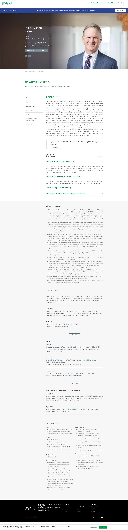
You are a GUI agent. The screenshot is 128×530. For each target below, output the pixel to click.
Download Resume (32, 46)
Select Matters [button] (30, 106)
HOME (26, 71)
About (124, 6)
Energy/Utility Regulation (42, 86)
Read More (120, 10)
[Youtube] (102, 517)
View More (75, 335)
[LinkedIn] (96, 517)
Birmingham (30, 43)
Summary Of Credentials (37, 50)
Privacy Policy (93, 504)
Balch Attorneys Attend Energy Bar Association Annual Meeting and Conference (72, 409)
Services (103, 3)
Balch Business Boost (82, 506)
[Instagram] (99, 517)
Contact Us (93, 509)
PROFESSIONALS (32, 71)
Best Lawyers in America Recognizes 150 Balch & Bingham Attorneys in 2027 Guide (72, 347)
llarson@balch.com (46, 46)
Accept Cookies (103, 527)
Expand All (100, 157)
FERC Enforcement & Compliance (60, 86)
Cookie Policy (21, 527)
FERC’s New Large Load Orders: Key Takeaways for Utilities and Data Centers (71, 311)
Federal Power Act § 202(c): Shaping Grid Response (62, 324)
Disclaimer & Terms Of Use (96, 506)
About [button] (28, 98)
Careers (119, 6)
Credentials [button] (29, 124)
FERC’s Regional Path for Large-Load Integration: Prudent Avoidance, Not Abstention (74, 296)
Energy (27, 36)
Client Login (93, 511)
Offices (107, 6)
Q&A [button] (27, 102)
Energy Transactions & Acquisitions (37, 38)
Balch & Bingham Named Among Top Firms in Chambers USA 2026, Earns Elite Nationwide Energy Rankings (71, 361)
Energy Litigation (29, 86)
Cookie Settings (94, 527)
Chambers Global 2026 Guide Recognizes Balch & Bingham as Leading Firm (70, 373)
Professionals (94, 3)
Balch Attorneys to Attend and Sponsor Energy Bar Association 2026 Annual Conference (74, 396)
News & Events (111, 3)
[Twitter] (93, 517)
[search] (118, 3)
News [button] (27, 114)
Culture (113, 6)
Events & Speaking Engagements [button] (31, 119)
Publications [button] (30, 110)
